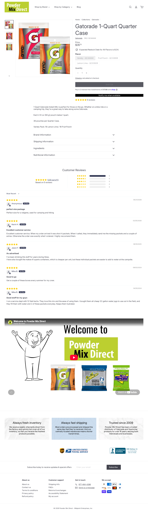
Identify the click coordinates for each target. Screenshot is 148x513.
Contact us (26, 487)
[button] (81, 100)
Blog (79, 7)
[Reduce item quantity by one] (77, 72)
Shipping (78, 78)
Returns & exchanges (57, 490)
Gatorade (95, 20)
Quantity (78, 68)
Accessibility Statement (58, 493)
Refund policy (27, 496)
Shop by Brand (41, 7)
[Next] (9, 75)
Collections (86, 20)
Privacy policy (28, 493)
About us (25, 484)
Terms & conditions (30, 490)
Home (77, 20)
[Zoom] (44, 48)
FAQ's (51, 487)
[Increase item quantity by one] (86, 72)
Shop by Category (62, 7)
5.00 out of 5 (53, 180)
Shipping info (54, 484)
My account (53, 496)
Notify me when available (109, 95)
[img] (12, 200)
